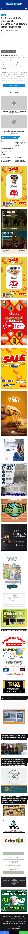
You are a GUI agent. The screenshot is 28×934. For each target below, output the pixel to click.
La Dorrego (4, 30)
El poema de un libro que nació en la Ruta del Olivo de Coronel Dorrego (20, 143)
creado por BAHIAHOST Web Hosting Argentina (15, 918)
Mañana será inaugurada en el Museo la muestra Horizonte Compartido (20, 159)
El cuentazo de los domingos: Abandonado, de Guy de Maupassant (6, 159)
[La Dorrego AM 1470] (14, 3)
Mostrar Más (13, 85)
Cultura (7, 12)
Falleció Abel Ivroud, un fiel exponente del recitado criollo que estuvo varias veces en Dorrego (7, 151)
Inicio (3, 12)
